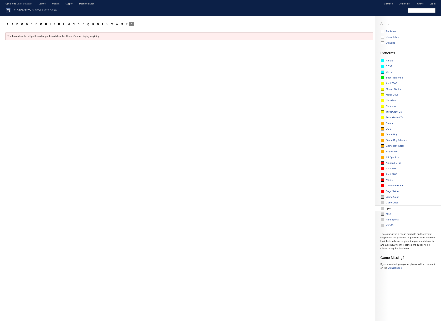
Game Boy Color (395, 145)
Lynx (388, 208)
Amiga (389, 60)
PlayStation (392, 151)
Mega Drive (392, 94)
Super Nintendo (394, 77)
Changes (388, 4)
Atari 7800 (391, 83)
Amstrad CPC (393, 162)
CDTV (389, 72)
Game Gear (392, 197)
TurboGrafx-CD (394, 117)
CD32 (389, 66)
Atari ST (390, 179)
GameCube (392, 202)
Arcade (390, 123)
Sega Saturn (392, 191)
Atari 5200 (391, 174)
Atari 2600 (391, 168)
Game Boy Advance (396, 140)
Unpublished (392, 37)
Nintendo (391, 106)
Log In (432, 4)
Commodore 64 (394, 185)
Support (69, 4)
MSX (388, 214)
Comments (404, 4)
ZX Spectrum (393, 157)
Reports (420, 4)
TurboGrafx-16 (394, 111)
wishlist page (395, 267)
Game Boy (391, 134)
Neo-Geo (391, 100)
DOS (388, 128)
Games (42, 4)
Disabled (390, 42)
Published (391, 31)
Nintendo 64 (392, 219)
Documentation (86, 4)
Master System (394, 89)
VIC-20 (389, 225)
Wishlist (55, 4)
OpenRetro (19, 4)
